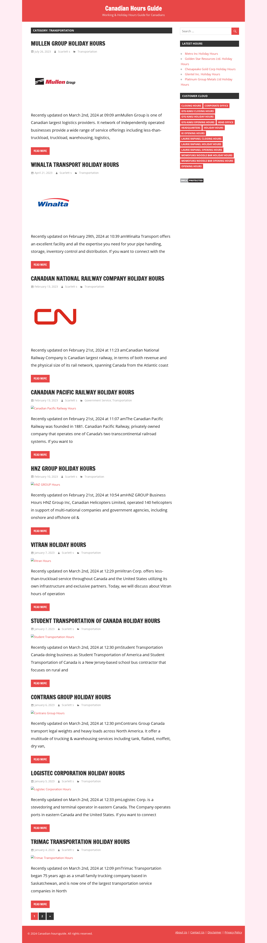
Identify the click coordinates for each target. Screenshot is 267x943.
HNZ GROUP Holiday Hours (63, 468)
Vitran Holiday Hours (58, 545)
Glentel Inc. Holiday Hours (202, 74)
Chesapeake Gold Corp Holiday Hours (210, 69)
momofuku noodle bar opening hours (207, 160)
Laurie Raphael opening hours (201, 150)
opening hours (191, 166)
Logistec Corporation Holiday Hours (78, 773)
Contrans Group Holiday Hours (71, 697)
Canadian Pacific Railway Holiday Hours (82, 392)
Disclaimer (214, 932)
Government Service (98, 400)
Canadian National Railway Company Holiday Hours (97, 278)
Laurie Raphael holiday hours (201, 144)
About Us (181, 932)
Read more (40, 151)
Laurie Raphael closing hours (201, 138)
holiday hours (213, 127)
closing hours (191, 105)
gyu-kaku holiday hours (197, 116)
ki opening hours (193, 133)
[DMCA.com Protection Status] (192, 182)
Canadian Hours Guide (133, 8)
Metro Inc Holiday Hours (201, 54)
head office (225, 122)
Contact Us (197, 932)
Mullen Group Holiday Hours (68, 43)
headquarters (190, 127)
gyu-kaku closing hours (197, 111)
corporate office (216, 105)
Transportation (87, 51)
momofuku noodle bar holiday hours (206, 155)
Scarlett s (64, 51)
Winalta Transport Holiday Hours (75, 165)
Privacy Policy (233, 932)
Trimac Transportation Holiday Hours (80, 842)
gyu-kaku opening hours (197, 122)
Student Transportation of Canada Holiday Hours (95, 621)
